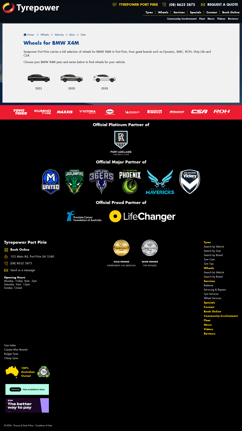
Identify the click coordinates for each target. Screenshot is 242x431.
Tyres (149, 12)
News (211, 18)
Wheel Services (212, 298)
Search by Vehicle (214, 246)
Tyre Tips (209, 263)
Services (179, 12)
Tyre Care (209, 259)
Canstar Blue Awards (15, 349)
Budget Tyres (11, 354)
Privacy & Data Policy (23, 425)
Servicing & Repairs (215, 289)
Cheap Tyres (11, 358)
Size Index (10, 345)
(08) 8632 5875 (182, 4)
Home (30, 34)
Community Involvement (182, 18)
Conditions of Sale (43, 425)
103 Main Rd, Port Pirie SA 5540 (32, 257)
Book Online (231, 12)
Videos (221, 18)
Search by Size (212, 251)
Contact (211, 12)
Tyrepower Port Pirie (138, 4)
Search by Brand (213, 255)
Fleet (202, 18)
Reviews (233, 18)
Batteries (208, 285)
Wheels (163, 12)
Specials (195, 12)
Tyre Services (211, 294)
